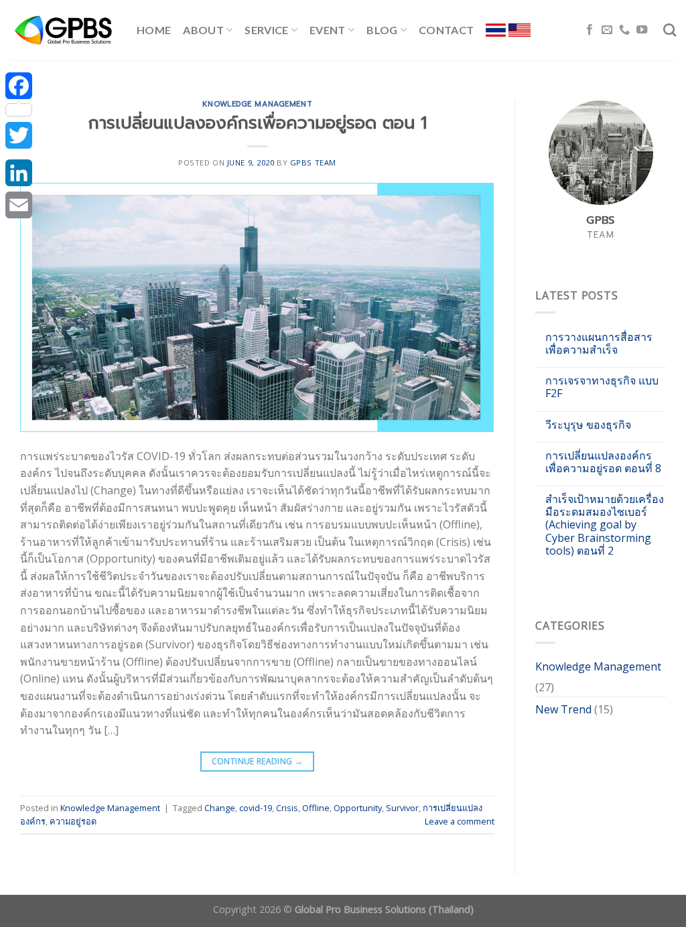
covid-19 (255, 808)
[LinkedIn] (19, 173)
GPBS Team (313, 162)
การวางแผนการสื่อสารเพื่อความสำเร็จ (599, 343)
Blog (381, 29)
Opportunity (358, 808)
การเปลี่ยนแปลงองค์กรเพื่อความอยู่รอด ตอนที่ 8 (603, 462)
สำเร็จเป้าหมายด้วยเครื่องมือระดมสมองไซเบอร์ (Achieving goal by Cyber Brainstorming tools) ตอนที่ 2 (604, 525)
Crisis (287, 808)
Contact (446, 29)
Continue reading (257, 761)
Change (219, 808)
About (203, 29)
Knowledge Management (257, 104)
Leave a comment (459, 821)
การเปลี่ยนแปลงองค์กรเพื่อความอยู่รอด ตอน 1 (257, 123)
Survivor (402, 808)
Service (266, 29)
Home (154, 29)
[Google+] (19, 154)
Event (328, 29)
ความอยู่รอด (73, 821)
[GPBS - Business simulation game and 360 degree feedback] (63, 30)
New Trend (563, 709)
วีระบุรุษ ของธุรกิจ (588, 425)
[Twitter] (19, 135)
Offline (316, 808)
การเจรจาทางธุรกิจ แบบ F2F (602, 387)
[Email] (19, 205)
